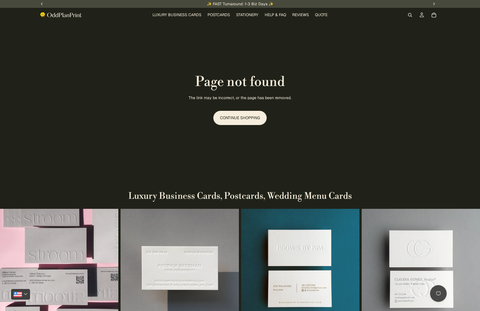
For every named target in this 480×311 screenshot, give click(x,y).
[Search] (410, 15)
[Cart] (434, 15)
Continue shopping (240, 117)
